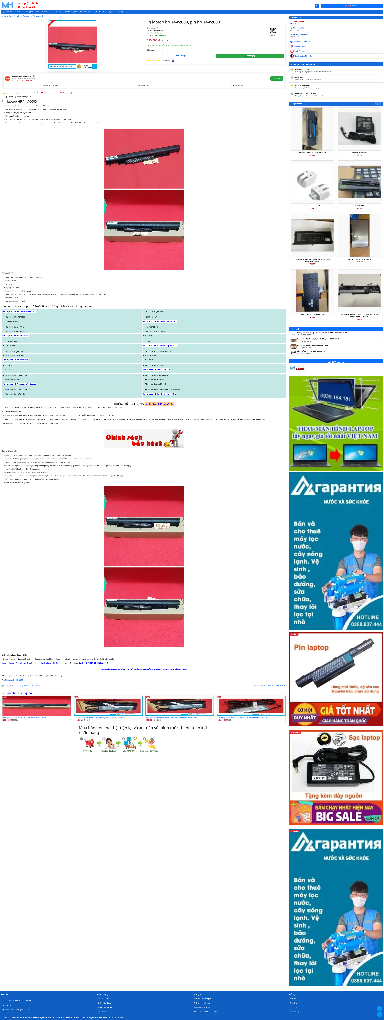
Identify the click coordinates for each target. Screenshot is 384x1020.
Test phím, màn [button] (109, 12)
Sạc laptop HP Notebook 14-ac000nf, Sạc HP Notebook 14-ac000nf (242, 718)
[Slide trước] (376, 103)
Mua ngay (251, 56)
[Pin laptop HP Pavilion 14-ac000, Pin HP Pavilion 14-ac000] (36, 706)
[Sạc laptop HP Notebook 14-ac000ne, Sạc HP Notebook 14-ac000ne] (179, 706)
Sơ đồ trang (294, 1007)
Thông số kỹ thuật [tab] (30, 93)
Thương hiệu (295, 1012)
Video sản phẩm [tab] (50, 93)
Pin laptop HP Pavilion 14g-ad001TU (160, 345)
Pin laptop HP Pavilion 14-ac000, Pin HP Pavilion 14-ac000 (24, 718)
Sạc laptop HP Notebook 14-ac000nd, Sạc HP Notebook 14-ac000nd (100, 718)
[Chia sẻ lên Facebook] (173, 60)
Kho (93, 12)
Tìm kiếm (17, 16)
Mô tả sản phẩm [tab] (12, 93)
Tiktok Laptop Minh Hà (303, 56)
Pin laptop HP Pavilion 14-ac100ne (159, 394)
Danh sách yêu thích (106, 1007)
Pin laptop (27, 16)
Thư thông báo (104, 1012)
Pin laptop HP (38, 16)
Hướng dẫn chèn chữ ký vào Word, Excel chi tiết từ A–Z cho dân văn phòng (323, 333)
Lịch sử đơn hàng (104, 1003)
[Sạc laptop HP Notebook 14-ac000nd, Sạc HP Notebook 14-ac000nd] (108, 706)
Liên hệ (120, 12)
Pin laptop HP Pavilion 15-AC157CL (160, 321)
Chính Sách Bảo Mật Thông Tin (205, 1012)
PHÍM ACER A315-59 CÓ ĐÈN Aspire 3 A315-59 (312, 263)
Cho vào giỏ (182, 56)
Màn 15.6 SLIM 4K (360, 317)
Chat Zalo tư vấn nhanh (303, 41)
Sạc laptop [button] (29, 12)
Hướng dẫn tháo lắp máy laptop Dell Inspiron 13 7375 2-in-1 (318, 339)
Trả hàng (293, 1003)
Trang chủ (7, 16)
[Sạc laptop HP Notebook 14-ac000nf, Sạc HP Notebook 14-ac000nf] (251, 706)
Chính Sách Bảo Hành (202, 1007)
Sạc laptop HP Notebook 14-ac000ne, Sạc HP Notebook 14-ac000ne (171, 718)
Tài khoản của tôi (104, 999)
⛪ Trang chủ (7, 12)
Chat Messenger (300, 46)
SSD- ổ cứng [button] (57, 12)
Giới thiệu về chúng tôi (202, 999)
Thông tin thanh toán (202, 1003)
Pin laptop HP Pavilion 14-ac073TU (19, 311)
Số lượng (150, 50)
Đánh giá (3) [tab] (67, 93)
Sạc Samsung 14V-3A (359, 263)
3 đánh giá (166, 60)
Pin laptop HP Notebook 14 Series (19, 384)
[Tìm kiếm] (317, 6)
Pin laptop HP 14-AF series (16, 335)
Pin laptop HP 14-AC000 (14, 680)
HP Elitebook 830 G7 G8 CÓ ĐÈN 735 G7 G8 (312, 208)
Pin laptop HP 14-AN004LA (15, 359)
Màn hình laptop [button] (70, 12)
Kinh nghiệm (85, 12)
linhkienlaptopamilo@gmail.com (17, 1010)
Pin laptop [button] (18, 12)
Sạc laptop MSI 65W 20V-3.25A (312, 317)
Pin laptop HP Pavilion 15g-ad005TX (28, 686)
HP (157, 28)
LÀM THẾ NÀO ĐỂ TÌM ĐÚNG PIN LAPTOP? (311, 351)
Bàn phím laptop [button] (42, 12)
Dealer (98, 12)
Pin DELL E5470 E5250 (359, 153)
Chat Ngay (276, 78)
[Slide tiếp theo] (379, 103)
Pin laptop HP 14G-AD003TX (156, 369)
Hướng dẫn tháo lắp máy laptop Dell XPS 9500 (313, 345)
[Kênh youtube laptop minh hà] (301, 368)
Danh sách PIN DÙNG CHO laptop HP (93, 663)
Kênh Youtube (299, 51)
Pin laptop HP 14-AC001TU (276, 686)
